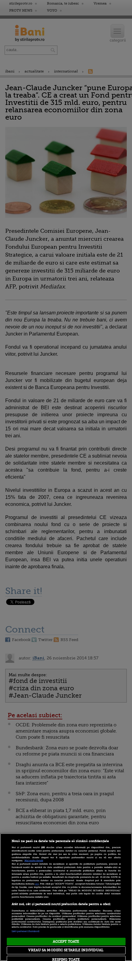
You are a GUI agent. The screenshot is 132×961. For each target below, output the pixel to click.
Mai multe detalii (34, 860)
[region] (66, 897)
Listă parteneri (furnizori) (26, 931)
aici (37, 884)
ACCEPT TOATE (66, 942)
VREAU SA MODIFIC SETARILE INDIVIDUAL (65, 950)
